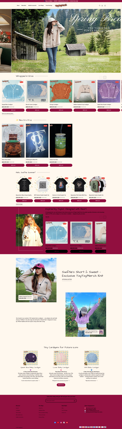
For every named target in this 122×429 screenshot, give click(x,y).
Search (17, 408)
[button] (99, 5)
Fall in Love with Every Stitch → (8, 113)
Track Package (49, 5)
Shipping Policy (42, 410)
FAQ (62, 408)
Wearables (23, 5)
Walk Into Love (61, 385)
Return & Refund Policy (43, 412)
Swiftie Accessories (32, 5)
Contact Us (64, 412)
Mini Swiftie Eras (19, 415)
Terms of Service (42, 415)
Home (18, 5)
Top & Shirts (18, 412)
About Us (40, 408)
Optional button (67, 279)
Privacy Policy (41, 417)
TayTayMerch (21, 427)
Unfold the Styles (19, 204)
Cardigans (18, 410)
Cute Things (41, 5)
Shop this (47, 217)
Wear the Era (61, 66)
